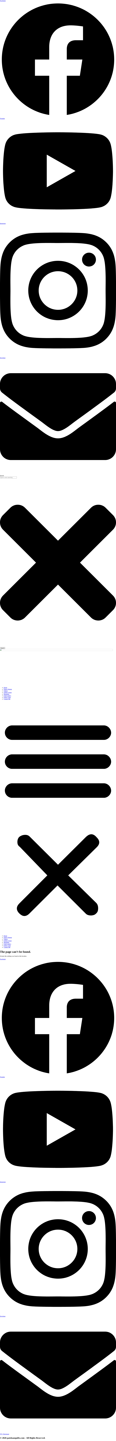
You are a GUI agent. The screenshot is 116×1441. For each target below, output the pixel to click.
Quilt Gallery (7, 696)
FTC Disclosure (4, 1434)
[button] (58, 817)
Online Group (8, 692)
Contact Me (7, 699)
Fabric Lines (7, 697)
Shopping (6, 694)
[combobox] (8, 477)
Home (5, 687)
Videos (6, 691)
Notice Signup (8, 689)
